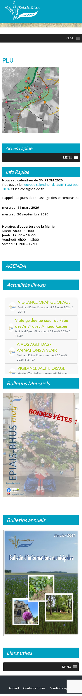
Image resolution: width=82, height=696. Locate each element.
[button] (70, 38)
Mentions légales (61, 688)
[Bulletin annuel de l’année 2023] (41, 583)
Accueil (14, 688)
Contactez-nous (34, 688)
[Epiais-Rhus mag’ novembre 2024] (41, 445)
